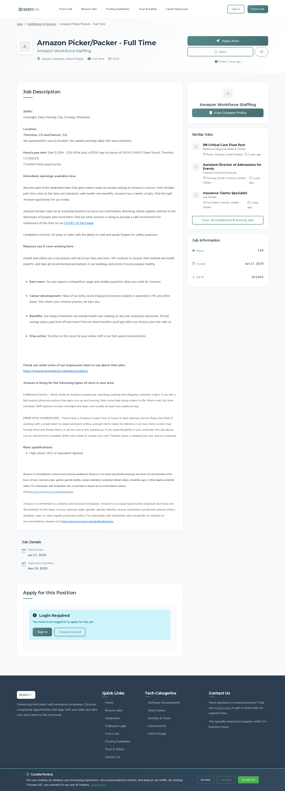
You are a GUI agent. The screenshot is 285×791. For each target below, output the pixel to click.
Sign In (236, 9)
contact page (222, 708)
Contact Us (112, 757)
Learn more (98, 785)
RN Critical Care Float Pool (224, 145)
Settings (226, 780)
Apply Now (230, 41)
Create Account (70, 632)
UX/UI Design (157, 734)
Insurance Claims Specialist (225, 193)
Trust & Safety (114, 749)
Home (109, 703)
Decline (205, 780)
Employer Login (115, 726)
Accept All (248, 780)
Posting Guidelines (117, 741)
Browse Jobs (114, 710)
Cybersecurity (157, 726)
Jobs (20, 24)
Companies (112, 718)
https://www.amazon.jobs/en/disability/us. (87, 521)
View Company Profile (230, 113)
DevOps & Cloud (159, 718)
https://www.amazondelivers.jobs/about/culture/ (55, 371)
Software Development (164, 703)
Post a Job (257, 9)
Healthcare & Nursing (41, 24)
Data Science (156, 710)
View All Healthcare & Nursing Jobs (228, 220)
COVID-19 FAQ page (78, 223)
